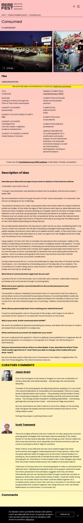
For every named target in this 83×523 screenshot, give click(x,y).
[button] (80, 47)
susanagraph (9, 27)
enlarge (9, 68)
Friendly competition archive (17, 15)
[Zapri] (78, 515)
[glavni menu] (78, 6)
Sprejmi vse (65, 514)
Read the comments (62, 86)
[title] (74, 6)
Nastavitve (30, 519)
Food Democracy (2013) (53, 94)
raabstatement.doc (10, 81)
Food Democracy (35, 15)
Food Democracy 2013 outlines (33, 162)
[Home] (13, 6)
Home (4, 15)
